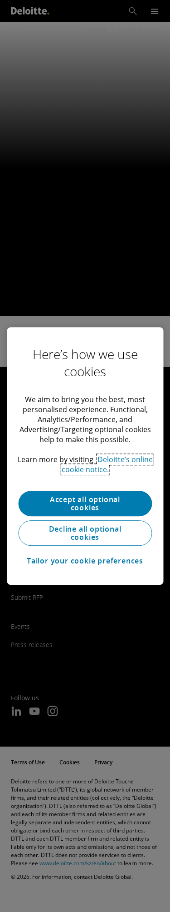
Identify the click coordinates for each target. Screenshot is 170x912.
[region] (85, 456)
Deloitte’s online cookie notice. (107, 464)
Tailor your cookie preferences (85, 561)
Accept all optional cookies (85, 503)
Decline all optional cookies (85, 533)
